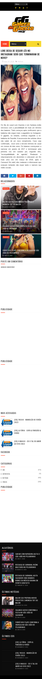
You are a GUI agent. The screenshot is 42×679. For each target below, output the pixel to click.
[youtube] (23, 7)
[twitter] (15, 7)
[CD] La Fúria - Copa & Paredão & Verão (24, 643)
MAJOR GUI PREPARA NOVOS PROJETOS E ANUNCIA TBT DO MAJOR (18, 203)
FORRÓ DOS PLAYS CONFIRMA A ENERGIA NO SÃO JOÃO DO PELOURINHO (21, 251)
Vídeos (5, 482)
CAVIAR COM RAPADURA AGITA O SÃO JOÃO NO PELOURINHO (27, 555)
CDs (4, 470)
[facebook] (27, 7)
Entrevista (6, 474)
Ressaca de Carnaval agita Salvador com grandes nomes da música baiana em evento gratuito (26, 579)
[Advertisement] (21, 336)
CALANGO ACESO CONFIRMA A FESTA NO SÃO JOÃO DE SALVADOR (19, 227)
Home (5, 44)
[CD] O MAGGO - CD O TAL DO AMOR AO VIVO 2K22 (26, 664)
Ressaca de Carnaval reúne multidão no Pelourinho (26, 565)
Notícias (20, 62)
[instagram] (19, 7)
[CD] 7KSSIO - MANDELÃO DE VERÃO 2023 (26, 654)
